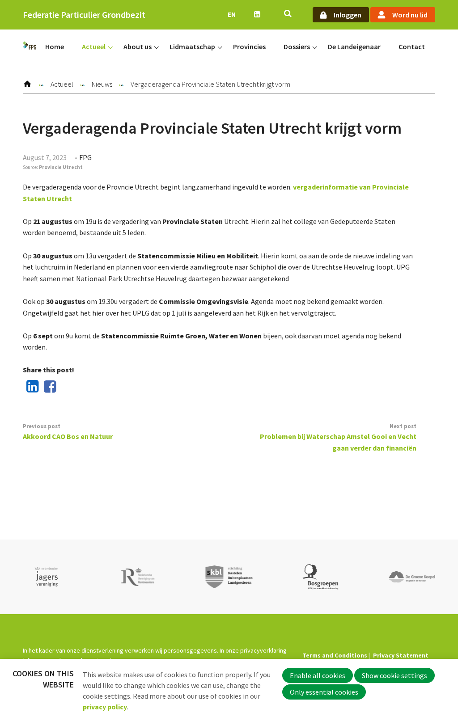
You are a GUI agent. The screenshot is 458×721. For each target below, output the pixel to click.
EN (232, 14)
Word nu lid (410, 14)
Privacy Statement (400, 655)
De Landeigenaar (354, 46)
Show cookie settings (394, 675)
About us (137, 46)
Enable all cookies (317, 675)
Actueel (94, 46)
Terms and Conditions (334, 655)
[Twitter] (66, 387)
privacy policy (105, 706)
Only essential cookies (324, 691)
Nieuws (102, 84)
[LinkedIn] (30, 387)
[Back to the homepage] (29, 47)
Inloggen (347, 14)
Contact (412, 46)
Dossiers (297, 46)
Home (54, 46)
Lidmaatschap (192, 46)
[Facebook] (48, 387)
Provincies (249, 46)
